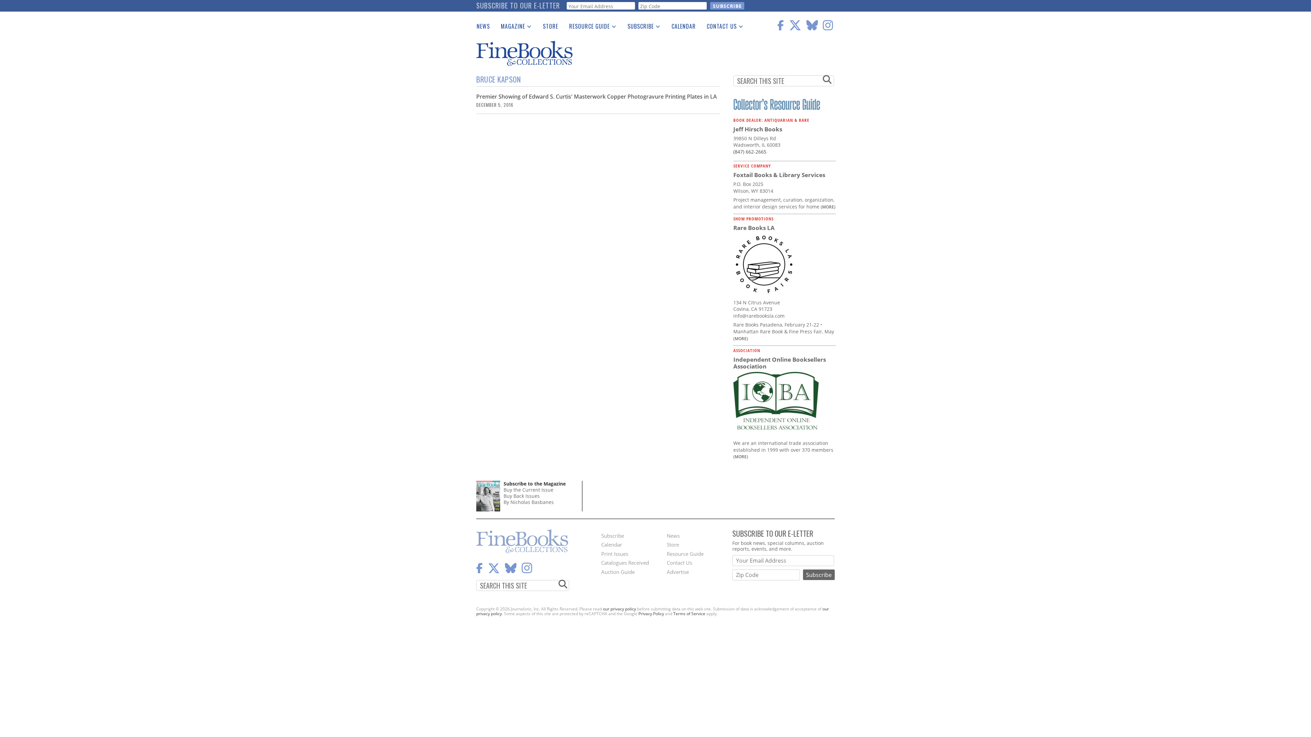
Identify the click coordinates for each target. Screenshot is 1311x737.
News (483, 26)
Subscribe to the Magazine (535, 483)
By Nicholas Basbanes (529, 502)
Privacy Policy (651, 614)
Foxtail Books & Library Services (779, 175)
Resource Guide (587, 27)
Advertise (678, 571)
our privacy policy (619, 609)
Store (550, 26)
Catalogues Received (625, 562)
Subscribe (638, 27)
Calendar (684, 26)
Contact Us (719, 27)
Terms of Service (689, 614)
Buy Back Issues (522, 496)
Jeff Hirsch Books (757, 129)
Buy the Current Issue (528, 490)
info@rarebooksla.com (759, 316)
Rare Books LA (754, 228)
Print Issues (614, 553)
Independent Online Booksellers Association (779, 363)
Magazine (510, 27)
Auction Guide (618, 571)
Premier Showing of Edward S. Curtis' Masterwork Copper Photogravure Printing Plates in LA (596, 96)
